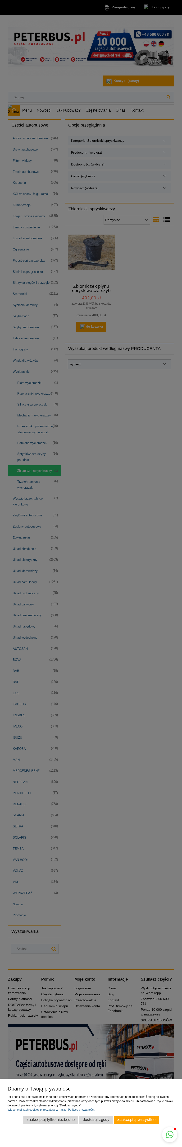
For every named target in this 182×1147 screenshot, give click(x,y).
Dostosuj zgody (96, 1119)
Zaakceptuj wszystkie (136, 1119)
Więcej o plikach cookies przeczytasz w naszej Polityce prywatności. (51, 1109)
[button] (169, 1134)
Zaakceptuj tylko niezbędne (51, 1119)
